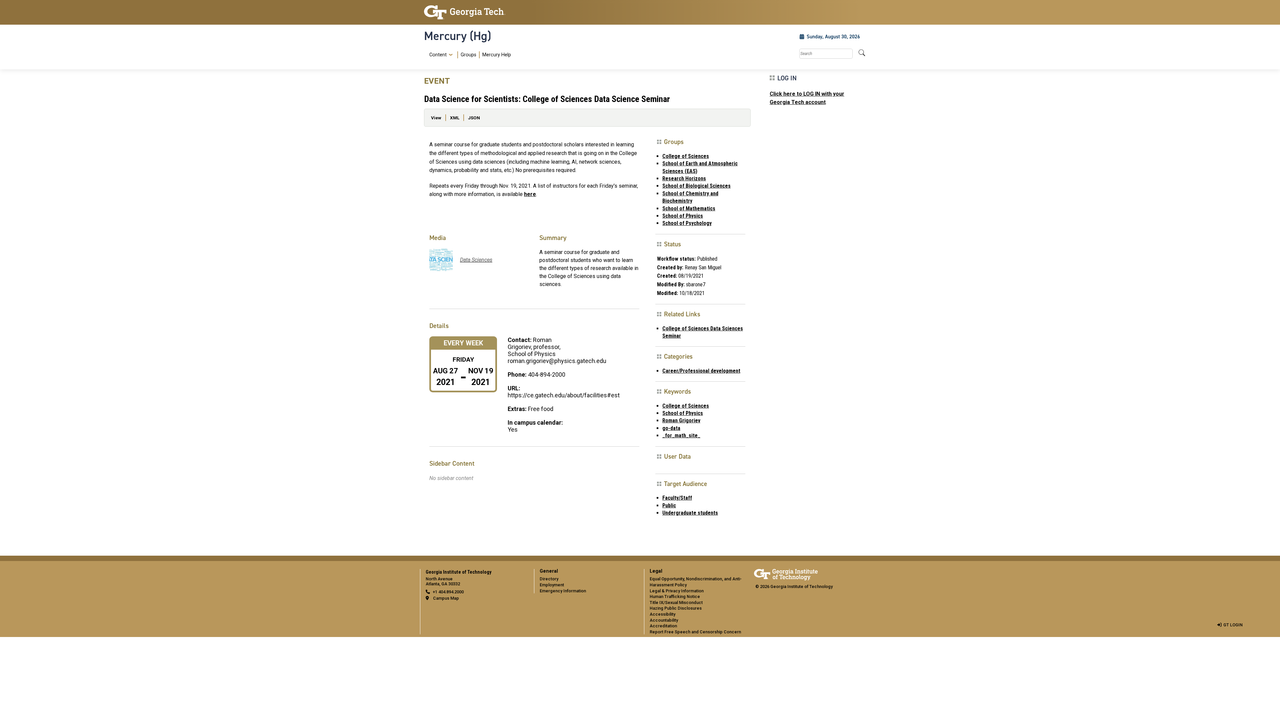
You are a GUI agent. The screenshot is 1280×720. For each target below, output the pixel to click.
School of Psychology (687, 223)
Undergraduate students (690, 513)
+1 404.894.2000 (448, 591)
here (530, 194)
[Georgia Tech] (475, 12)
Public (669, 505)
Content (438, 55)
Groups (468, 55)
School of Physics (682, 216)
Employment (552, 584)
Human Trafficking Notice (675, 596)
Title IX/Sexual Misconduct (676, 602)
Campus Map (446, 598)
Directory (549, 578)
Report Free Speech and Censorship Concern (695, 631)
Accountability (664, 620)
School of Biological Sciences (696, 186)
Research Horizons (684, 178)
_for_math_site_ (681, 435)
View (436, 117)
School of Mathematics (688, 208)
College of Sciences (685, 156)
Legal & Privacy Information (677, 590)
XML (454, 117)
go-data (671, 428)
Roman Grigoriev (681, 420)
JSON (474, 117)
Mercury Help (496, 55)
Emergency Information (563, 590)
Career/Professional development (701, 371)
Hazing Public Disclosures (676, 608)
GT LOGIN (1233, 624)
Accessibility (662, 614)
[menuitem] (469, 55)
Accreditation (663, 625)
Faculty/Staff (677, 498)
